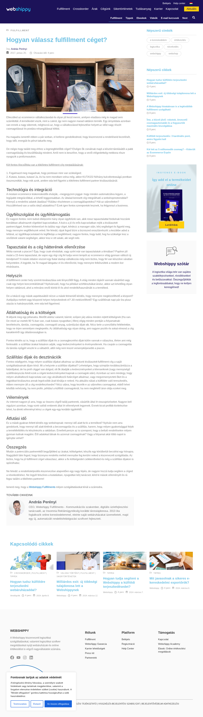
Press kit (89, 653)
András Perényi (19, 49)
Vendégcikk (15, 596)
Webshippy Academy (169, 644)
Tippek (129, 18)
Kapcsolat (163, 639)
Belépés (126, 639)
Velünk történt (70, 573)
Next (184, 18)
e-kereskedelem (158, 40)
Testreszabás (20, 704)
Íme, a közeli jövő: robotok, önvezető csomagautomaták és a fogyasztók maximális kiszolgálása (167, 122)
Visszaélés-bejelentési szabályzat (119, 704)
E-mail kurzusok (170, 18)
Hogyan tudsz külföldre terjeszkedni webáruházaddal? (27, 586)
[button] (193, 18)
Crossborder (22, 573)
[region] (41, 691)
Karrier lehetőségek (95, 648)
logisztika (155, 46)
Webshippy (61, 596)
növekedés (173, 46)
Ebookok (141, 18)
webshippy (155, 53)
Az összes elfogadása (58, 704)
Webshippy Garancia (96, 644)
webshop (173, 53)
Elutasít (37, 704)
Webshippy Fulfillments (42, 487)
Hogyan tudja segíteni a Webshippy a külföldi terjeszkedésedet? (121, 582)
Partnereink (91, 657)
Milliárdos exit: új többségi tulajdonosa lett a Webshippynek (77, 586)
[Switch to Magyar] (190, 3)
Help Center (128, 648)
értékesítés (180, 40)
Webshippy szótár (171, 264)
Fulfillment (116, 18)
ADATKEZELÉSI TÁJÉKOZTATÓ (81, 704)
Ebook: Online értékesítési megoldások (171, 650)
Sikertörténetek (66, 576)
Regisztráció (128, 644)
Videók (153, 18)
